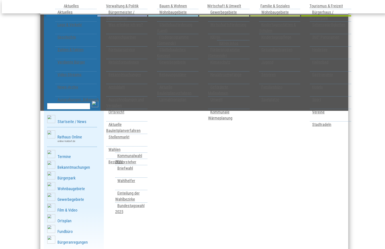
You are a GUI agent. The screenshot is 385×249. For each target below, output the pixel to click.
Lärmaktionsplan (172, 99)
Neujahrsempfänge (226, 74)
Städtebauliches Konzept (171, 52)
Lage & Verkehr (69, 24)
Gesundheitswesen (277, 49)
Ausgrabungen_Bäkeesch (78, 99)
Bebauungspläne (172, 74)
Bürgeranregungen (72, 242)
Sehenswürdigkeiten (328, 24)
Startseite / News (71, 121)
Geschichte (66, 37)
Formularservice (122, 49)
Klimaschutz (220, 62)
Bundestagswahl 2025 (130, 208)
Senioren (268, 74)
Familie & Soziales (275, 6)
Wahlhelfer (126, 180)
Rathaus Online (69, 137)
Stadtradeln (321, 124)
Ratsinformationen (124, 62)
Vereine (318, 112)
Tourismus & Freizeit (326, 6)
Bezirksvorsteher (122, 162)
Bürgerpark (66, 178)
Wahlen (115, 149)
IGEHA (215, 37)
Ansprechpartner (122, 37)
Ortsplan (64, 220)
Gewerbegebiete (172, 62)
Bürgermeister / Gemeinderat (120, 15)
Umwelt (216, 99)
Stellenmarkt (119, 137)
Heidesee (320, 49)
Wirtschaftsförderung (228, 24)
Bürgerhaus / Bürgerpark (322, 15)
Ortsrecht (116, 112)
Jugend (267, 62)
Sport (316, 99)
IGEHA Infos (228, 43)
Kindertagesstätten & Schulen (277, 27)
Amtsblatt (117, 87)
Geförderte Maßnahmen (218, 90)
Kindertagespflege (276, 37)
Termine (64, 156)
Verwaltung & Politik (122, 6)
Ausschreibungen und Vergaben (125, 102)
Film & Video (67, 210)
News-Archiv (67, 87)
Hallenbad (320, 62)
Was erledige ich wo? (126, 24)
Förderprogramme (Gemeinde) (173, 40)
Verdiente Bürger (71, 62)
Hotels (317, 87)
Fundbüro (65, 231)
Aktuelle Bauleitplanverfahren (123, 127)
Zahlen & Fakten (70, 49)
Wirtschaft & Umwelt (224, 6)
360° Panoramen (325, 37)
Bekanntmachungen (125, 74)
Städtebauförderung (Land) (174, 27)
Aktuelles (71, 6)
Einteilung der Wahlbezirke (127, 196)
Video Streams (69, 74)
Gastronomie (322, 74)
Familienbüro (271, 87)
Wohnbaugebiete (173, 12)
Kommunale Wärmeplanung (220, 115)
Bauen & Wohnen (173, 6)
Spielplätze (270, 99)
